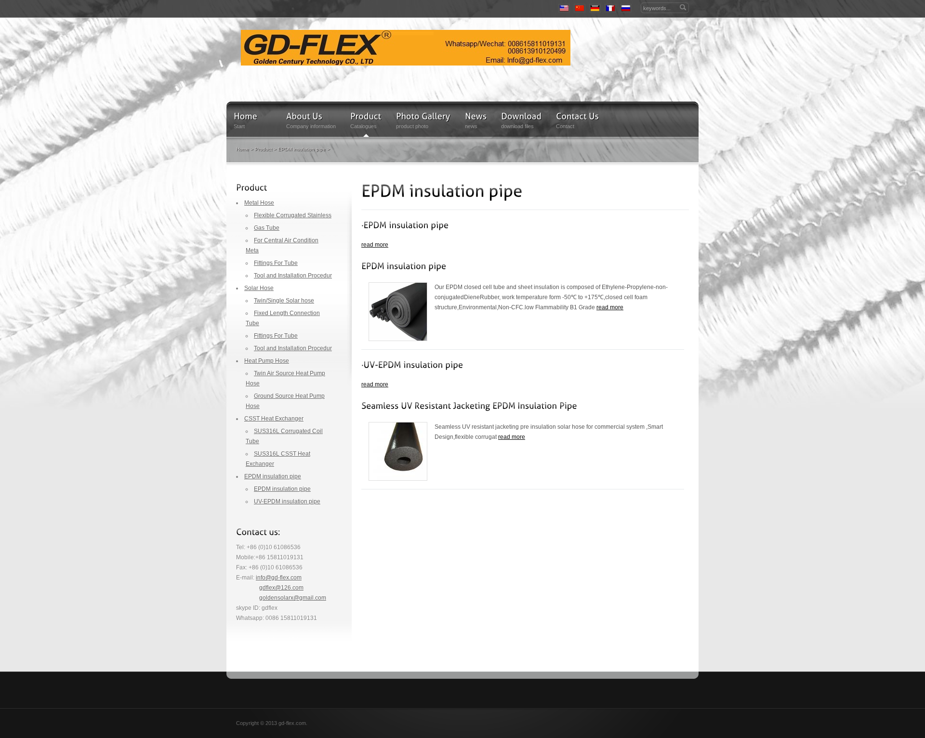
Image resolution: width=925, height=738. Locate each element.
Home (242, 149)
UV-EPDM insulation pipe (287, 501)
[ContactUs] (577, 116)
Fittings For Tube (276, 263)
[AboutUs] (304, 116)
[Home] (405, 48)
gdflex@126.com (281, 587)
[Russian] (626, 8)
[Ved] (405, 225)
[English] (564, 8)
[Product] (366, 116)
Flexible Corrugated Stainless (292, 215)
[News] (476, 116)
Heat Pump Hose (266, 360)
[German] (595, 8)
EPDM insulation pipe (302, 149)
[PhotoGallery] (423, 116)
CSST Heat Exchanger (274, 418)
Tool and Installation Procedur (293, 275)
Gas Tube (266, 227)
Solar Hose (259, 288)
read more (374, 244)
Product (263, 149)
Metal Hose (259, 202)
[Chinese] (579, 8)
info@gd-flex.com (279, 577)
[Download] (521, 116)
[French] (610, 8)
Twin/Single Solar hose (284, 300)
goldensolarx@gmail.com (292, 597)
